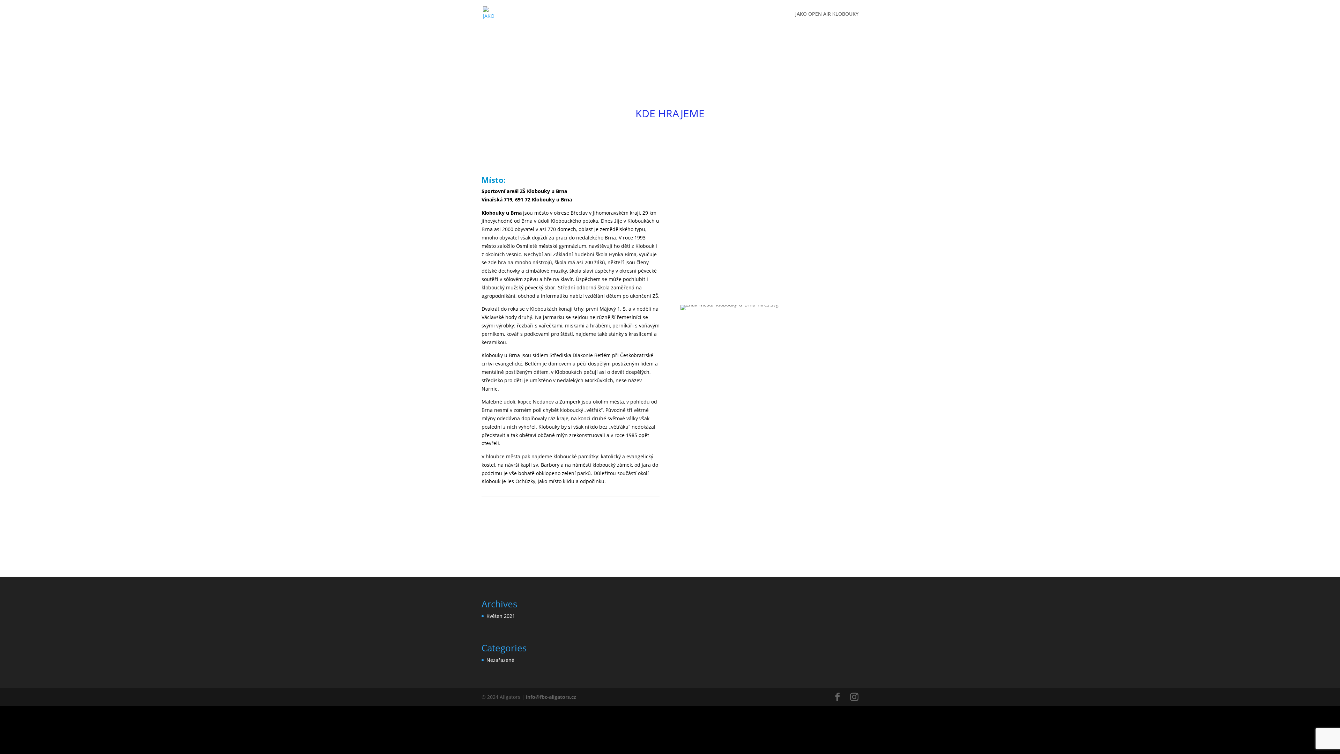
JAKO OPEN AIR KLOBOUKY (826, 14)
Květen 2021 (500, 616)
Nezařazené (500, 660)
